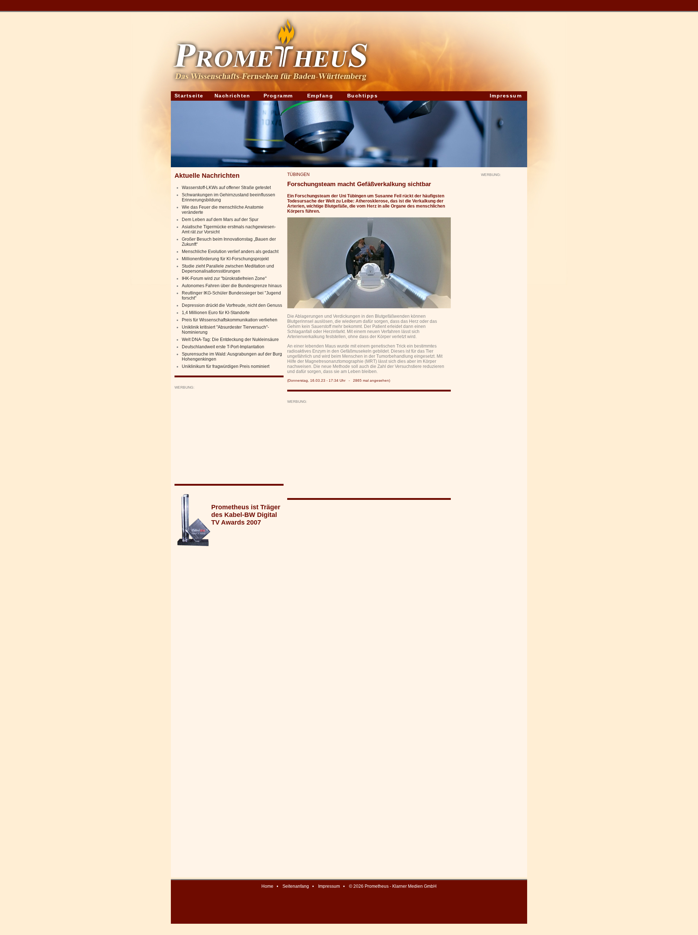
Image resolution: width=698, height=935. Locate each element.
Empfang (320, 96)
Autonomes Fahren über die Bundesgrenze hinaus (232, 285)
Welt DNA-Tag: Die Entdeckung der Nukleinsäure (230, 339)
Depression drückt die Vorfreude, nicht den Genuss (232, 305)
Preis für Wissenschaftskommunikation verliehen (229, 319)
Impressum (506, 96)
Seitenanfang (295, 886)
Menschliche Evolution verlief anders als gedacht (230, 251)
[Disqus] (369, 598)
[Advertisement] (229, 435)
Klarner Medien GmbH (414, 886)
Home (267, 886)
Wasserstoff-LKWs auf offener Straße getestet (226, 187)
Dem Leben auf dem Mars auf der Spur (220, 219)
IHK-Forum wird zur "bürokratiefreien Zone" (224, 278)
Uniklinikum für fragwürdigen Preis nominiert (225, 366)
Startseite (188, 96)
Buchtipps (362, 96)
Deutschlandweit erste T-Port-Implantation (223, 346)
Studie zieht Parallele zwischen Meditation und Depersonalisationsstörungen (228, 269)
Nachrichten (232, 96)
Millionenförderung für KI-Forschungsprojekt (225, 258)
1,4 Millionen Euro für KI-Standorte (216, 312)
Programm (278, 96)
